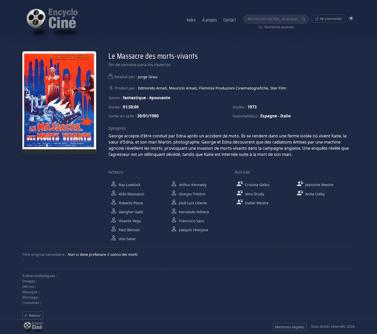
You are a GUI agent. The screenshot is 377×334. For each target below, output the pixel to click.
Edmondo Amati (152, 87)
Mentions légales (289, 327)
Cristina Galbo (256, 184)
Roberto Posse (130, 202)
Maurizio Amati (183, 87)
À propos (209, 20)
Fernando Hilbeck (193, 211)
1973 (252, 106)
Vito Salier (127, 238)
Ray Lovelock (129, 184)
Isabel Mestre (256, 202)
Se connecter (330, 18)
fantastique (134, 97)
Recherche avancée (279, 27)
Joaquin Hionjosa (193, 229)
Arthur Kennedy (192, 184)
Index (191, 20)
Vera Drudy (254, 193)
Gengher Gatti (130, 211)
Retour (34, 315)
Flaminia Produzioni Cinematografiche (233, 87)
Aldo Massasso (131, 193)
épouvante (159, 97)
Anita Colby (314, 193)
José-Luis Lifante (192, 202)
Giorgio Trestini (191, 193)
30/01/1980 (148, 115)
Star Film (278, 87)
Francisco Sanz (191, 220)
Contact (229, 20)
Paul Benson (129, 229)
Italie (285, 115)
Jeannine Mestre (318, 184)
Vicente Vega (129, 220)
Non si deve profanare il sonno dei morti (102, 254)
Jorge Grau (147, 76)
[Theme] (351, 18)
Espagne (268, 115)
